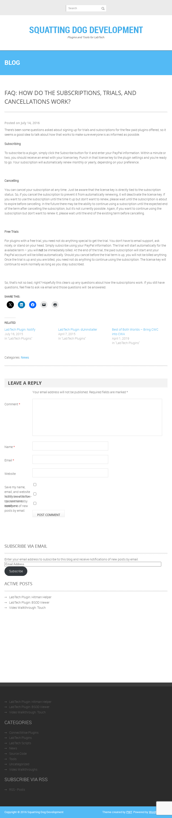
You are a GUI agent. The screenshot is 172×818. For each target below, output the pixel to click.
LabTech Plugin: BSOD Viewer (29, 602)
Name (9, 447)
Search (72, 8)
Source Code (18, 753)
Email (9, 460)
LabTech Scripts (20, 743)
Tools (13, 759)
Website (10, 473)
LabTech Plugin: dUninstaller (77, 329)
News (25, 357)
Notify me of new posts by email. (16, 508)
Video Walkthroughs (23, 769)
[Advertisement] (86, 649)
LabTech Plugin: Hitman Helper (30, 597)
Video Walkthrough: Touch (27, 607)
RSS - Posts (17, 789)
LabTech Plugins (20, 738)
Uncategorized (19, 764)
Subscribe (16, 571)
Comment (12, 404)
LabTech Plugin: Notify (19, 329)
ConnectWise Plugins (24, 732)
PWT (129, 812)
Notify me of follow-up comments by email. (18, 501)
